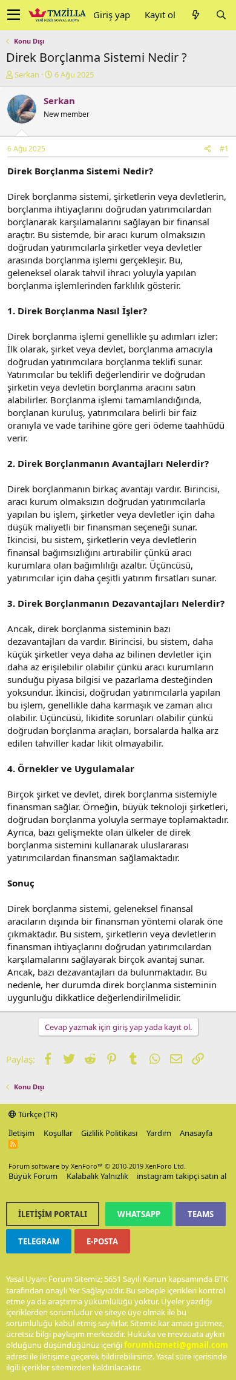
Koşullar (58, 1132)
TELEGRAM (38, 1241)
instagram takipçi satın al (181, 1175)
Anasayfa (196, 1132)
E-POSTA (102, 1241)
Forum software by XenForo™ (97, 1165)
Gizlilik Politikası (109, 1132)
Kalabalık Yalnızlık (97, 1175)
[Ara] (221, 15)
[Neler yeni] (195, 15)
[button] (13, 15)
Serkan (27, 74)
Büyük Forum (32, 1175)
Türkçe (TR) (36, 1114)
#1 (224, 149)
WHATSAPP (138, 1214)
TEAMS (201, 1214)
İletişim (21, 1132)
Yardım (158, 1132)
